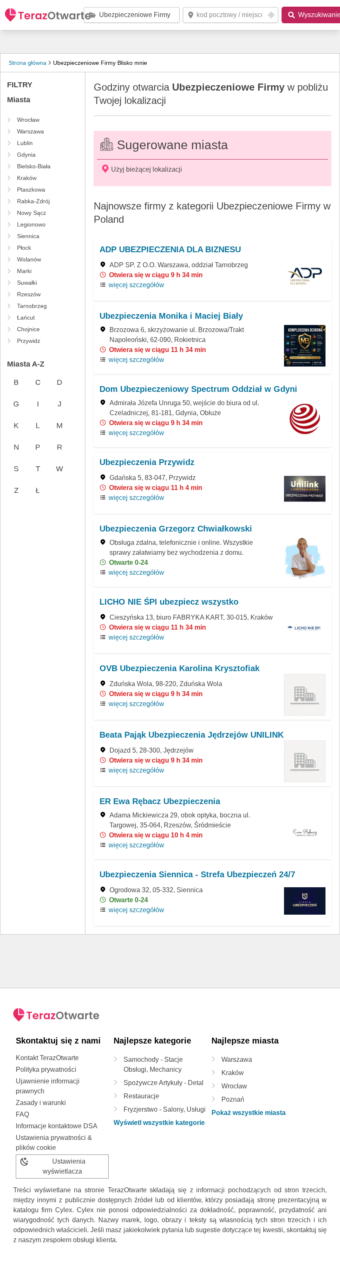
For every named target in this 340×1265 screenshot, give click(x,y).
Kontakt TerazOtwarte (47, 1057)
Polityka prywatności (46, 1069)
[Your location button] (271, 14)
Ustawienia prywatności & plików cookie (54, 1142)
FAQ (22, 1114)
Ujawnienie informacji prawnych (48, 1086)
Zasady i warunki (41, 1102)
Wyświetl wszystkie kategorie (159, 1122)
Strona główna (27, 62)
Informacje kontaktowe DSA (56, 1126)
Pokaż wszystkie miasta (248, 1112)
